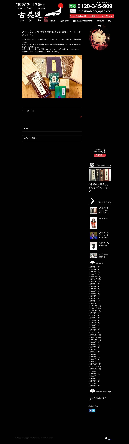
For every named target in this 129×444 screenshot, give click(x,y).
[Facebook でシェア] (23, 111)
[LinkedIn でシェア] (33, 111)
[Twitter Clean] (106, 438)
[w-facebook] (109, 440)
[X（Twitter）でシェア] (28, 111)
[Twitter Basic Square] (93, 410)
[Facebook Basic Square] (90, 410)
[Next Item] (107, 175)
